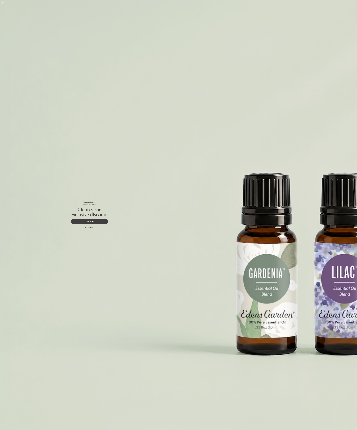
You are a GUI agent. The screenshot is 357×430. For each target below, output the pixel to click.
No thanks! (89, 227)
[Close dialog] (2, 2)
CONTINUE (89, 221)
